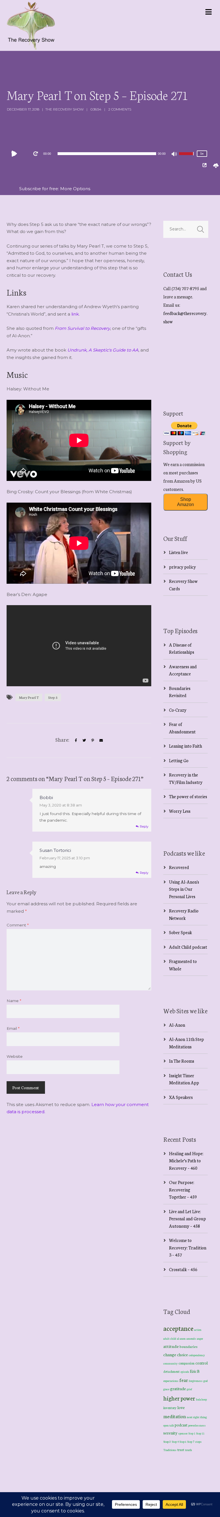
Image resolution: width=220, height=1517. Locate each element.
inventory (169, 1407)
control (201, 1363)
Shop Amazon (185, 502)
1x (202, 153)
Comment (18, 925)
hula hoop (201, 1399)
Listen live (178, 552)
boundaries (188, 1346)
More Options (75, 188)
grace (166, 1389)
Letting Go (178, 760)
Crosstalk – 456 (183, 1269)
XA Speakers (181, 1097)
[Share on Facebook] (76, 740)
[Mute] (174, 154)
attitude (171, 1346)
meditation (174, 1416)
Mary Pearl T (29, 697)
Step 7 (190, 1442)
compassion (186, 1363)
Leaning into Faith (185, 746)
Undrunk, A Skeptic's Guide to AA (102, 350)
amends (191, 1339)
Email (13, 1028)
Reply (144, 826)
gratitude (178, 1388)
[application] (107, 153)
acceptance (178, 1328)
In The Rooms (181, 1061)
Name (14, 1000)
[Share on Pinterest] (92, 740)
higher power (179, 1398)
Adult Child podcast (188, 947)
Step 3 (167, 1441)
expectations (170, 1381)
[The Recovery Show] (31, 25)
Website (15, 1056)
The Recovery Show (64, 109)
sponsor (183, 1433)
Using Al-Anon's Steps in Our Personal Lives (184, 889)
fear (183, 1379)
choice (182, 1354)
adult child (169, 1338)
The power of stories (188, 796)
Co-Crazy (177, 710)
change (169, 1354)
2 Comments (119, 109)
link (75, 314)
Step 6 (183, 1441)
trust (180, 1449)
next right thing (197, 1417)
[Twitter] (84, 740)
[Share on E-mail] (101, 740)
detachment (171, 1371)
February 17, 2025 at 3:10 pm (65, 858)
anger (200, 1339)
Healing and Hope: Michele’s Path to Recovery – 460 (186, 1160)
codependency (197, 1355)
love (181, 1407)
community (170, 1363)
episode (184, 1371)
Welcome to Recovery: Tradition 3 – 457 (187, 1247)
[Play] (15, 153)
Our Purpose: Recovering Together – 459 (183, 1189)
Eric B (195, 1371)
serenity (170, 1433)
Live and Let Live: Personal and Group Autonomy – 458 (187, 1218)
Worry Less (179, 811)
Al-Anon (177, 1025)
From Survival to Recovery (82, 328)
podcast (181, 1424)
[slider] (187, 157)
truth (188, 1450)
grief (189, 1389)
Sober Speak (180, 932)
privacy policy (182, 567)
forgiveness (196, 1381)
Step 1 (191, 1433)
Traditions (169, 1450)
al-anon (181, 1339)
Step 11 (200, 1433)
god (205, 1381)
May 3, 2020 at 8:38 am (61, 805)
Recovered (179, 867)
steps (198, 1442)
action (197, 1329)
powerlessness (197, 1425)
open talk (168, 1425)
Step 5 (53, 697)
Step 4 (175, 1442)
